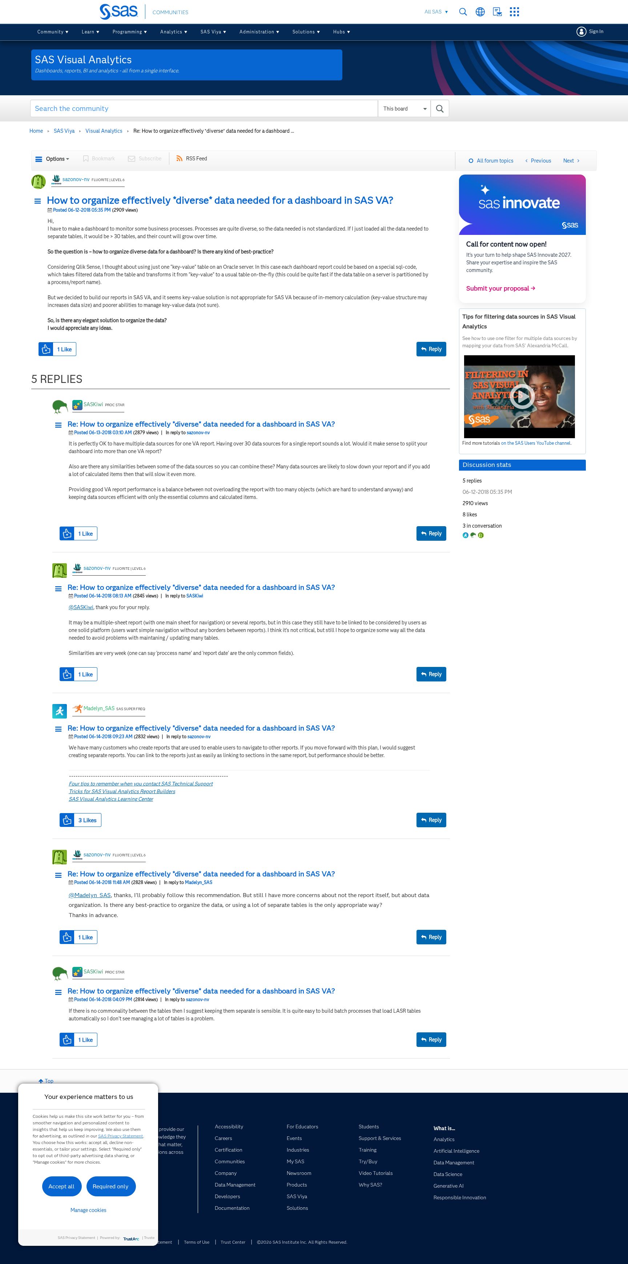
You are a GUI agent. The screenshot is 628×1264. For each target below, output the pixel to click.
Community (50, 32)
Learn (88, 32)
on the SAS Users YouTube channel (536, 443)
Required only (111, 1186)
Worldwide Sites (480, 11)
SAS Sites (514, 11)
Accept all (61, 1186)
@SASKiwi (81, 607)
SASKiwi (93, 404)
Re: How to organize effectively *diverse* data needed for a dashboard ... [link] (213, 131)
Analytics (171, 32)
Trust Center (233, 1242)
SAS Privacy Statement (120, 1136)
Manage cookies (88, 1210)
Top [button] (49, 1081)
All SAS (433, 11)
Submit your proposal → (500, 288)
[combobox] (239, 108)
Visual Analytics (103, 131)
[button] (39, 201)
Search (463, 11)
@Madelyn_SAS (90, 895)
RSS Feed (196, 158)
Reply (435, 349)
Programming (127, 32)
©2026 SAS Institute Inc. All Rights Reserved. (302, 1242)
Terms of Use (196, 1242)
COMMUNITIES (170, 12)
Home (36, 131)
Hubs (339, 32)
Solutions (304, 32)
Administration (256, 32)
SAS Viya (211, 32)
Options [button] (55, 159)
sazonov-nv (76, 179)
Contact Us (497, 11)
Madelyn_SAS (99, 708)
